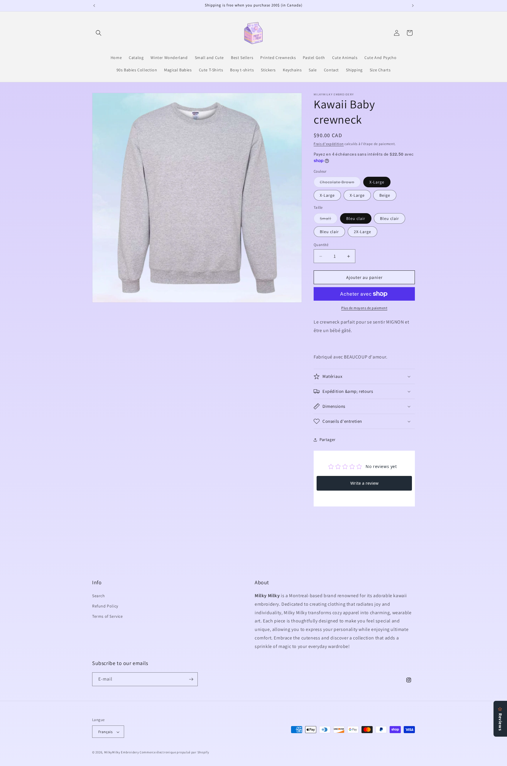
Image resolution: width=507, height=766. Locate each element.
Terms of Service (107, 616)
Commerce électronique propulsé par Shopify (174, 752)
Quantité (321, 244)
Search (98, 595)
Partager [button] (328, 439)
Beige (384, 195)
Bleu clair (355, 218)
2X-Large (362, 231)
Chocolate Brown (340, 183)
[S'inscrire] (191, 679)
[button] (98, 32)
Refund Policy (105, 606)
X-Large (376, 182)
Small (328, 220)
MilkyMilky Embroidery (121, 752)
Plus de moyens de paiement (364, 308)
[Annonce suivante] (412, 5)
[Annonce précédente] (94, 5)
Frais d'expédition (329, 144)
